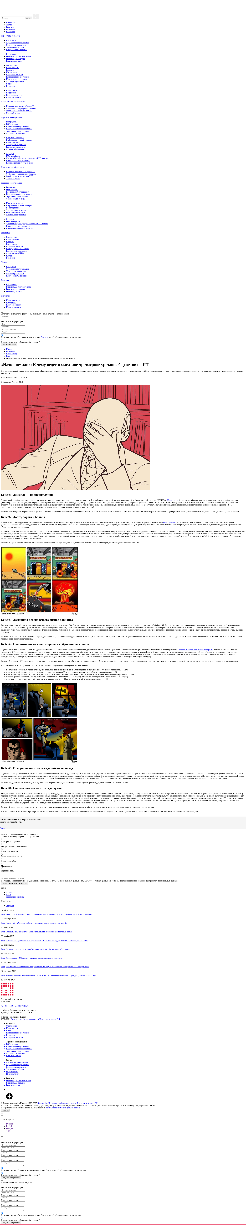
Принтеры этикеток (15, 138)
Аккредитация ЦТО (15, 81)
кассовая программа (15, 897)
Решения (10, 27)
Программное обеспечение (13, 102)
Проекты (10, 70)
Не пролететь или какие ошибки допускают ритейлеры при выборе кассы (38, 949)
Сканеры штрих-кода (15, 133)
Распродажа (11, 122)
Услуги (9, 25)
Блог (3, 914)
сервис (9, 892)
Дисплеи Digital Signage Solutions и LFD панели (27, 158)
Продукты (10, 22)
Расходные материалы (15, 147)
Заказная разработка (15, 47)
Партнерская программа (16, 79)
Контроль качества (14, 95)
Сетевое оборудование (16, 149)
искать (28, 18)
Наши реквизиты (13, 97)
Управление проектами (16, 45)
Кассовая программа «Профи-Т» (20, 106)
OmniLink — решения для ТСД (19, 111)
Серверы (10, 153)
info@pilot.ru (23, 1006)
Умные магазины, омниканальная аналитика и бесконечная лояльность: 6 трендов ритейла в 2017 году (51, 975)
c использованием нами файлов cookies (63, 1108)
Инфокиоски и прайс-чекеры (19, 140)
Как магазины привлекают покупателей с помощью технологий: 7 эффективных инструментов (47, 967)
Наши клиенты (12, 67)
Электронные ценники (16, 145)
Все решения (11, 54)
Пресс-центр (11, 72)
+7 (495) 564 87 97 (12, 36)
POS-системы (12, 124)
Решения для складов (15, 59)
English (9, 1126)
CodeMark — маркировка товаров (21, 108)
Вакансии (10, 86)
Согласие (45, 337)
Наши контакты (13, 90)
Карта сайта (43, 1103)
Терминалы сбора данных (17, 131)
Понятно (5, 1110)
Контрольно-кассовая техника (19, 129)
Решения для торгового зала (18, 56)
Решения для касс (14, 61)
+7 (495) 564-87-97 (9, 1006)
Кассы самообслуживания (17, 126)
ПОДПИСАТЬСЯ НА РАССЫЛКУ (14, 883)
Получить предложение (11, 1178)
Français (9, 1128)
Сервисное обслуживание (17, 43)
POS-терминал (169, 522)
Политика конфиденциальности (25, 1019)
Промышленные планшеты (18, 160)
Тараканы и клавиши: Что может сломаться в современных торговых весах (39, 932)
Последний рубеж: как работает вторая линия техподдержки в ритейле (37, 923)
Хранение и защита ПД (49, 1019)
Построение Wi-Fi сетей (16, 50)
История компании (14, 74)
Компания (10, 29)
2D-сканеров (172, 500)
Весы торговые (12, 142)
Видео (9, 84)
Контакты (10, 32)
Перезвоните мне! (9, 345)
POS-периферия (13, 156)
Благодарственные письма (17, 77)
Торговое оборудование (11, 117)
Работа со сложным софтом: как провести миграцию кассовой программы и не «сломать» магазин (49, 914)
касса (8, 894)
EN (2, 36)
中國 (8, 1131)
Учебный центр (13, 113)
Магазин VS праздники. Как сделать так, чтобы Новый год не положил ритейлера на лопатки (47, 940)
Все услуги (11, 40)
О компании (11, 65)
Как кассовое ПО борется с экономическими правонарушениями (34, 958)
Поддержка (11, 93)
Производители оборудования (19, 163)
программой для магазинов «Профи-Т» (196, 650)
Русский (9, 1124)
